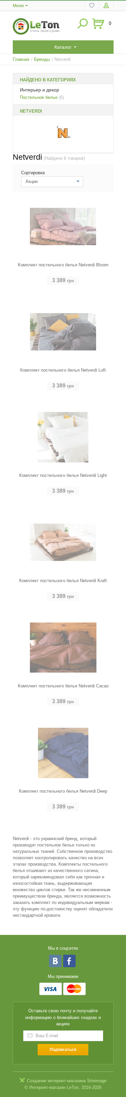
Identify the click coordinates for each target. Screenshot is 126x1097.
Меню (18, 5)
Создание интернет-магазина (56, 1080)
